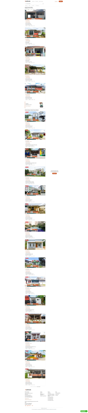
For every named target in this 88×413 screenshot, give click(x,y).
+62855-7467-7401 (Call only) (28, 399)
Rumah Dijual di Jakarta (50, 400)
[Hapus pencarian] (43, 3)
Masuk (60, 1)
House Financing (41, 1)
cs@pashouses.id (27, 398)
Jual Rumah (33, 1)
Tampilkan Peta (54, 173)
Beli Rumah (36, 1)
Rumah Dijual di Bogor (50, 399)
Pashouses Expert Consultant (42, 394)
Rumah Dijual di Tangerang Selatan (51, 395)
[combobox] (34, 3)
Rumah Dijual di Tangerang (51, 394)
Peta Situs (56, 395)
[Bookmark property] (44, 10)
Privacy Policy (57, 394)
